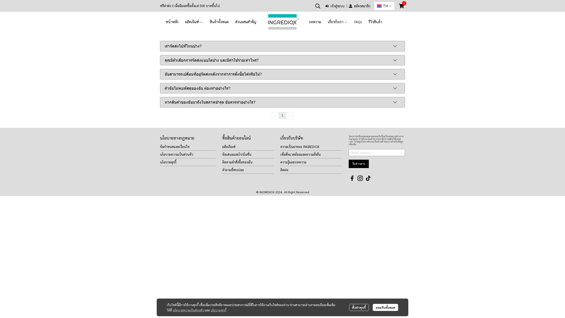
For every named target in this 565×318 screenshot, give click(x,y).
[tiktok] (368, 178)
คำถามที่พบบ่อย (233, 170)
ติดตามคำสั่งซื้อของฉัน (237, 162)
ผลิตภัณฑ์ (228, 146)
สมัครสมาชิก (362, 6)
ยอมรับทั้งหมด (385, 307)
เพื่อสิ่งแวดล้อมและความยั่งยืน (300, 154)
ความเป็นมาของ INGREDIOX (299, 146)
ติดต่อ (284, 170)
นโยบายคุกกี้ (218, 310)
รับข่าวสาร (358, 164)
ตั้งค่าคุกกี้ (359, 307)
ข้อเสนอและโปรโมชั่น (236, 154)
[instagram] (360, 178)
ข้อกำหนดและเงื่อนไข (175, 146)
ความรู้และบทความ (293, 162)
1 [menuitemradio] (282, 115)
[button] (318, 6)
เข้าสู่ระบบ (337, 6)
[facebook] (352, 178)
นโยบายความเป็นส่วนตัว (188, 310)
